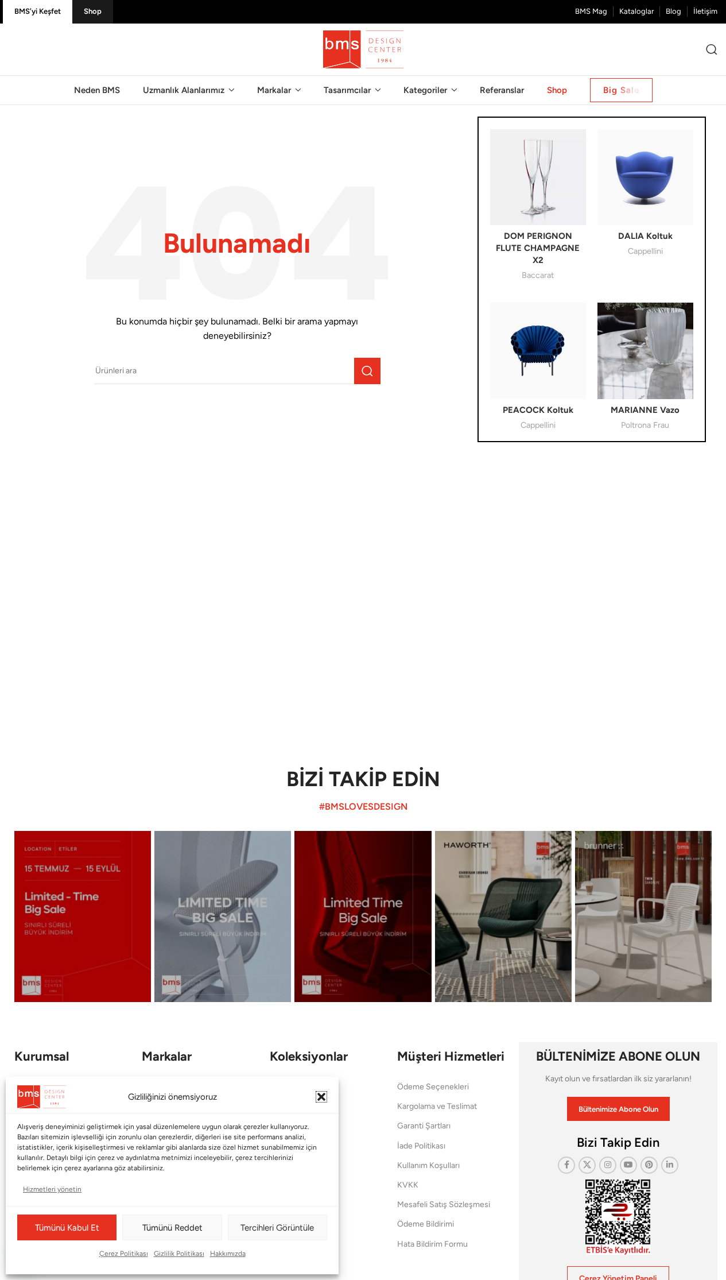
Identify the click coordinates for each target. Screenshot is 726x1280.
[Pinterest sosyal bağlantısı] (649, 1165)
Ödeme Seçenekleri (433, 1087)
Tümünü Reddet (172, 1228)
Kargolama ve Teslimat (437, 1106)
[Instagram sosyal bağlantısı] (607, 1165)
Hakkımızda (228, 1254)
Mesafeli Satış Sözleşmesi (443, 1204)
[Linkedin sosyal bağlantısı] (669, 1165)
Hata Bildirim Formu (432, 1244)
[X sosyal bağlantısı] (587, 1165)
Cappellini (645, 251)
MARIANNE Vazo (645, 410)
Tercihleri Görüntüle (277, 1228)
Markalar (167, 1056)
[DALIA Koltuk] (645, 177)
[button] (321, 1097)
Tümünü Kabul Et (67, 1228)
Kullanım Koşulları (428, 1165)
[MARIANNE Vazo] (645, 351)
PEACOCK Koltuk (538, 410)
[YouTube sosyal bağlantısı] (628, 1165)
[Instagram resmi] (82, 916)
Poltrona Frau (645, 425)
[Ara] (711, 49)
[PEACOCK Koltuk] (538, 351)
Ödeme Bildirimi (425, 1224)
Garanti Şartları (424, 1126)
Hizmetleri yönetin (52, 1189)
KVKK (407, 1185)
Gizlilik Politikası (179, 1254)
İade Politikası (421, 1146)
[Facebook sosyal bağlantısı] (566, 1165)
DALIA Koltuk (645, 236)
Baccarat (538, 275)
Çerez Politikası (123, 1254)
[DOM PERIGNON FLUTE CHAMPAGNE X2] (538, 177)
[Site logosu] (363, 49)
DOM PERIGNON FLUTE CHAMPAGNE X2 (538, 248)
